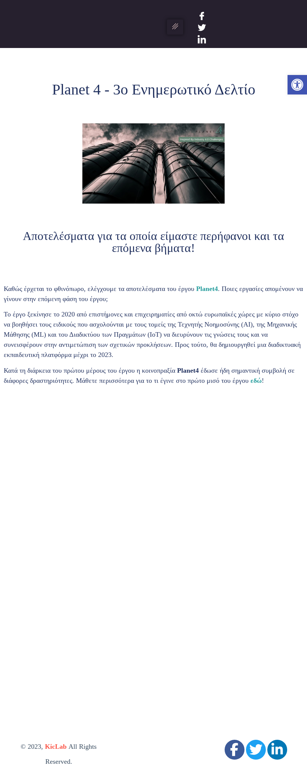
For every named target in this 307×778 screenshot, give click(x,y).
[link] (297, 84)
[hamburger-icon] (175, 27)
